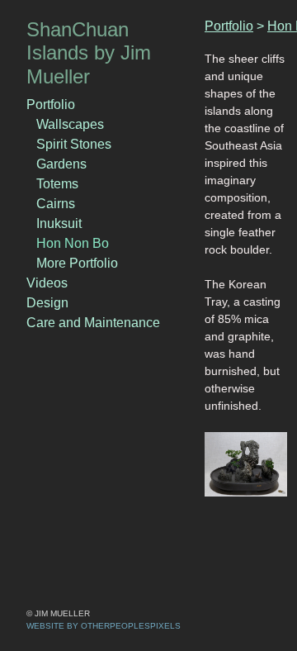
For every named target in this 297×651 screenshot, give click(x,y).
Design (47, 303)
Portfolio (50, 104)
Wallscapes (70, 124)
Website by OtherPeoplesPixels (103, 625)
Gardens (61, 164)
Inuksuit (59, 223)
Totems (57, 184)
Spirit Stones (73, 144)
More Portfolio (77, 263)
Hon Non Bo (72, 243)
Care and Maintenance (93, 323)
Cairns (55, 204)
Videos (47, 283)
